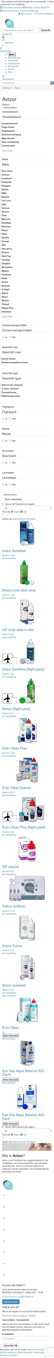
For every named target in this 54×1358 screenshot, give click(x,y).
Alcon (5, 296)
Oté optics (7, 248)
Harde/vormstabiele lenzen (15, 362)
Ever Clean (7, 171)
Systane (6, 285)
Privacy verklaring (8, 1352)
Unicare (5, 174)
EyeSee (5, 237)
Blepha (5, 270)
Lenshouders (8, 145)
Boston (5, 252)
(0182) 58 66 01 (9, 1296)
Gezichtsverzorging (11, 134)
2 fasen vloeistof (10, 388)
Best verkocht (19, 518)
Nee (14, 337)
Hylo (4, 204)
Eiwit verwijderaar (10, 141)
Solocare (6, 226)
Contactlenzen (14, 57)
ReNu (4, 278)
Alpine (5, 293)
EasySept (6, 222)
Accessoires (13, 66)
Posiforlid (6, 182)
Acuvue (5, 208)
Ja (6, 337)
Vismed (5, 304)
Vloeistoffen (13, 60)
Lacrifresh (7, 178)
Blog (10, 71)
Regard (5, 196)
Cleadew (6, 263)
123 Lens (6, 200)
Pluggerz (6, 185)
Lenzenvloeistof (10, 123)
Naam (33, 518)
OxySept (6, 259)
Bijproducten (8, 138)
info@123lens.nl (26, 1296)
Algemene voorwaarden (38, 1349)
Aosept (5, 241)
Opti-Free (6, 256)
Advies (11, 69)
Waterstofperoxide (11, 396)
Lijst (24, 511)
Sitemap (3, 1355)
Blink (4, 233)
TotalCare (6, 274)
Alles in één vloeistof (12, 384)
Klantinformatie (11, 1301)
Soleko (5, 189)
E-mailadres (8, 1334)
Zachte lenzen (9, 358)
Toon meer (7, 150)
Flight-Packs (8, 127)
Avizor (5, 282)
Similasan (6, 311)
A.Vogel (5, 289)
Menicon (6, 219)
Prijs (28, 518)
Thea (4, 215)
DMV (4, 193)
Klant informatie (25, 1352)
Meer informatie (10, 1035)
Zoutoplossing (9, 392)
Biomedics (7, 267)
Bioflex (5, 300)
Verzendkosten (40, 1352)
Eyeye (5, 230)
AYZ (4, 245)
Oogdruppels (14, 63)
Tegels (16, 511)
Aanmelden (9, 1345)
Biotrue (5, 211)
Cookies (13, 1355)
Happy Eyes (8, 307)
